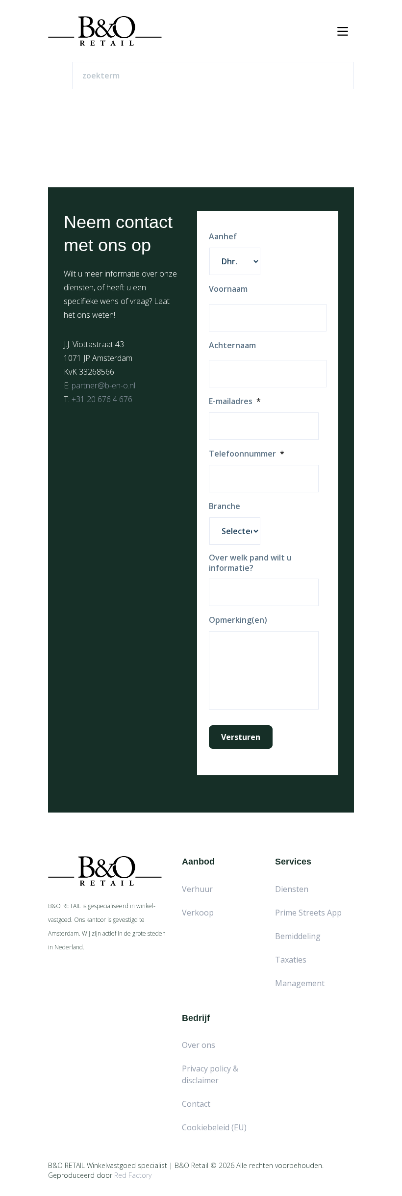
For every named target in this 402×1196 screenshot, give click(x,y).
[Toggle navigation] (342, 31)
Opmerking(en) (238, 620)
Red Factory (132, 1175)
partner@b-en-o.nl (103, 385)
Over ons (198, 1045)
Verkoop (198, 912)
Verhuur (197, 889)
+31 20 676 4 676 (102, 399)
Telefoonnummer (246, 454)
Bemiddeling (298, 936)
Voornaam (228, 289)
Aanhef (223, 236)
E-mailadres (235, 401)
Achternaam (232, 345)
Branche (224, 506)
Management (300, 983)
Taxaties (290, 959)
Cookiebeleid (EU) (214, 1127)
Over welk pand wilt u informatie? (250, 563)
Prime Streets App (308, 912)
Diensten (291, 889)
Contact (196, 1103)
